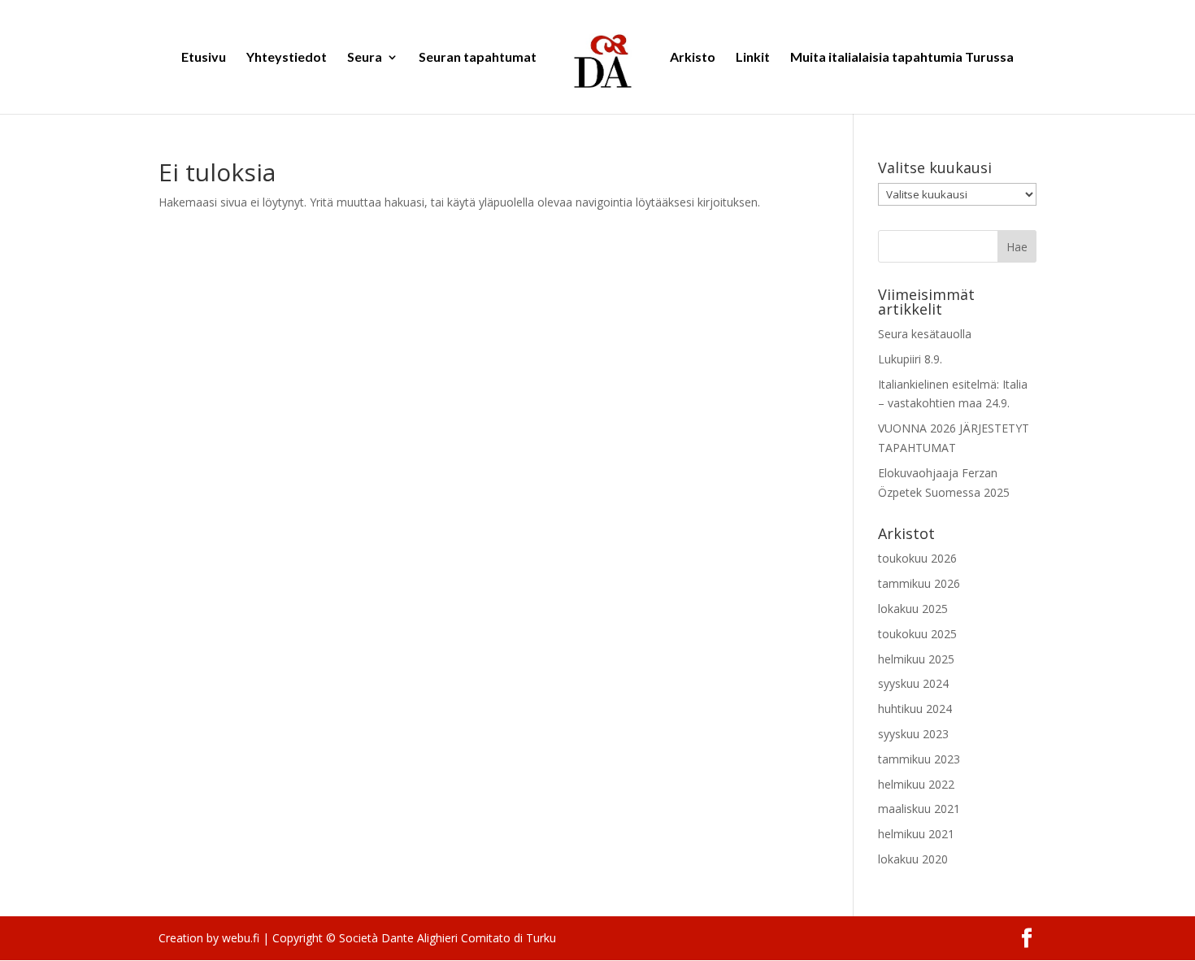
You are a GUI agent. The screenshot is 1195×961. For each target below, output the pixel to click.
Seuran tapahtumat (478, 57)
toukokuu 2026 (917, 558)
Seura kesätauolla (924, 333)
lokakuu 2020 (913, 859)
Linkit (753, 57)
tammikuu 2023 (919, 759)
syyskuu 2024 (913, 683)
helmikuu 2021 (916, 833)
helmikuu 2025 (916, 659)
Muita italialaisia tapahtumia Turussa (902, 57)
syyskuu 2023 (913, 733)
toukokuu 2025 (917, 633)
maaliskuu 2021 (919, 808)
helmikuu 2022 (916, 784)
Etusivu (203, 57)
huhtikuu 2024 (915, 708)
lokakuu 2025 (913, 608)
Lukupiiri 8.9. (910, 359)
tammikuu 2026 (919, 583)
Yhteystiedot (286, 57)
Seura (364, 57)
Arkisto (692, 57)
